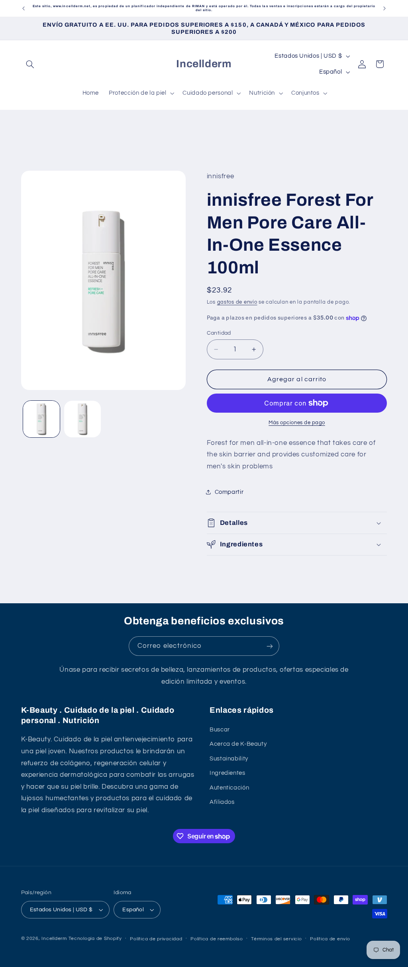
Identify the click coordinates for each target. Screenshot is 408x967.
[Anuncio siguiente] (384, 8)
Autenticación (229, 788)
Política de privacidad (156, 939)
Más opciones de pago (297, 422)
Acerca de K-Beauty (238, 744)
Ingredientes (227, 773)
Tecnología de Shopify (95, 938)
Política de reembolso (216, 939)
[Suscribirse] (270, 646)
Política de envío (330, 939)
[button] (30, 64)
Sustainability (229, 759)
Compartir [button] (229, 492)
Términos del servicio (276, 939)
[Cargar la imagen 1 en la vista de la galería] (41, 419)
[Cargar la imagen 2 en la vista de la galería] (82, 419)
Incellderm (54, 938)
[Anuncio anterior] (23, 8)
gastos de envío (237, 302)
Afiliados (222, 802)
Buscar (220, 730)
